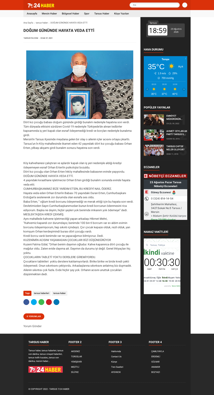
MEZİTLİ (75, 367)
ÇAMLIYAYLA (157, 351)
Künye (114, 361)
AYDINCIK (116, 372)
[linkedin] (56, 302)
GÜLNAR (155, 361)
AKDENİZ (75, 351)
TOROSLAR (76, 356)
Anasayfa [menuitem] (32, 13)
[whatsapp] (41, 302)
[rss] (184, 389)
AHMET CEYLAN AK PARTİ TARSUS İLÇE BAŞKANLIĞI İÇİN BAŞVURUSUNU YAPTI (176, 133)
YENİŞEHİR (76, 361)
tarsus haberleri (41, 293)
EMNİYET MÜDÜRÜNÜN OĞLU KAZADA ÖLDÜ (174, 117)
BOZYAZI (155, 372)
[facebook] (26, 302)
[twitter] (34, 302)
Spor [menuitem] (86, 13)
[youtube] (179, 389)
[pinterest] (49, 302)
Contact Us (116, 356)
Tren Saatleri (117, 367)
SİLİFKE (75, 372)
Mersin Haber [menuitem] (49, 13)
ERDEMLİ (155, 356)
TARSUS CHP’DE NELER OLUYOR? (175, 148)
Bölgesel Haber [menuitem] (70, 13)
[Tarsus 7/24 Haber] (41, 7)
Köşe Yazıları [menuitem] (121, 13)
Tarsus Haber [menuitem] (101, 13)
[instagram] (175, 389)
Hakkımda (116, 351)
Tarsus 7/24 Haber (59, 389)
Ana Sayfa (28, 22)
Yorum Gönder (32, 326)
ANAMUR (155, 367)
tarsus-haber (42, 22)
